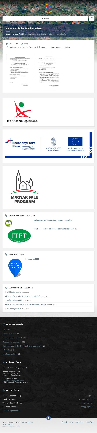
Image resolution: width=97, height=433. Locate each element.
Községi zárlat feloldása (14, 300)
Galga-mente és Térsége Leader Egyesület (53, 220)
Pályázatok (7, 350)
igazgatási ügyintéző (86, 399)
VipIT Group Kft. (15, 427)
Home (8, 34)
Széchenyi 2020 (32, 259)
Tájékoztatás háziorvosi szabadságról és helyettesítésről (27, 304)
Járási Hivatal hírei (9, 334)
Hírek (4, 330)
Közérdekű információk (11, 338)
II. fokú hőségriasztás (13, 292)
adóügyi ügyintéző (87, 406)
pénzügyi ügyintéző (87, 403)
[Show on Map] (91, 18)
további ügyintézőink (11, 410)
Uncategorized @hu (10, 354)
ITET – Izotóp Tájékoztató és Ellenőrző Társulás (55, 229)
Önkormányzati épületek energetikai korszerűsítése (22, 346)
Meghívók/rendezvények (12, 342)
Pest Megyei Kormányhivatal (13, 380)
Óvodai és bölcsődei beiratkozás (25, 34)
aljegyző (91, 395)
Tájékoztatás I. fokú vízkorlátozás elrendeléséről (23, 296)
